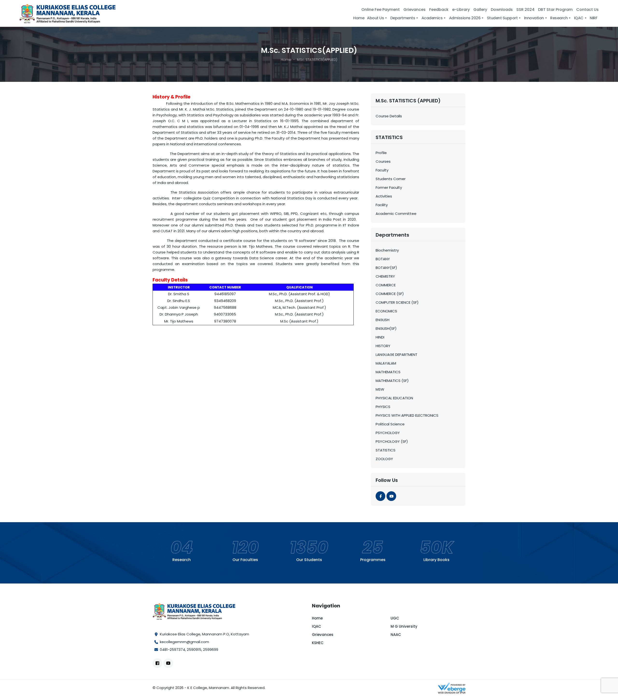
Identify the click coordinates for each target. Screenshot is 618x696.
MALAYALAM (386, 363)
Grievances (414, 9)
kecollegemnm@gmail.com (184, 641)
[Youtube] (391, 496)
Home (286, 59)
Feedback (439, 9)
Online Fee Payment (380, 9)
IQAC (316, 626)
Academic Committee (396, 213)
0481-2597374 (172, 649)
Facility (382, 204)
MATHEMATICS (388, 371)
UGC (395, 618)
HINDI (380, 337)
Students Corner (391, 178)
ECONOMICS (386, 311)
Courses (383, 161)
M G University (404, 626)
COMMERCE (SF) (390, 293)
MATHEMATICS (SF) (392, 380)
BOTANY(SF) (386, 267)
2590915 (194, 649)
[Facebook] (380, 496)
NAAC (396, 634)
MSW (380, 389)
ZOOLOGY (384, 458)
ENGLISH (382, 319)
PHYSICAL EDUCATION (394, 398)
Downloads (502, 9)
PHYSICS (383, 406)
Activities (384, 196)
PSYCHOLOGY (388, 432)
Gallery (480, 9)
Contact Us (587, 9)
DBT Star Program (555, 9)
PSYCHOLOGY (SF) (392, 441)
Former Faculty (389, 187)
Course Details (389, 116)
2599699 (210, 649)
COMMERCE (386, 285)
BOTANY (383, 258)
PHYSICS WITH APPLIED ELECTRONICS (407, 415)
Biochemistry (387, 250)
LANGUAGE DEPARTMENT (396, 354)
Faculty (382, 170)
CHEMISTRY (385, 276)
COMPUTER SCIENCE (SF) (397, 302)
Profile (381, 152)
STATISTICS (385, 450)
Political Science (390, 424)
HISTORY (383, 345)
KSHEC (317, 642)
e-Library (461, 9)
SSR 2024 (525, 9)
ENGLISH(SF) (386, 328)
